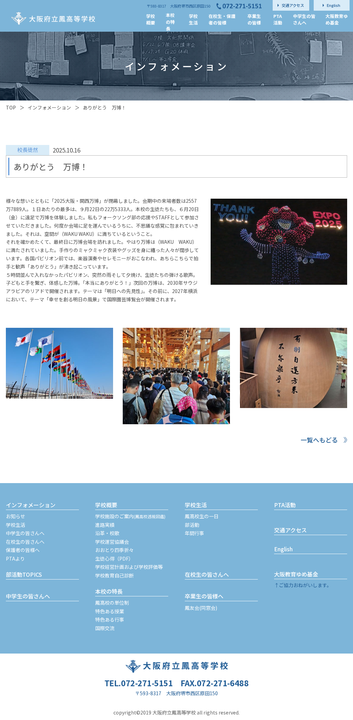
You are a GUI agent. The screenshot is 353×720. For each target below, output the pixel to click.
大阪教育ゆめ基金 (296, 574)
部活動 (192, 524)
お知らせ (15, 516)
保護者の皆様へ (23, 549)
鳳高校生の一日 (202, 516)
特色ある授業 (109, 611)
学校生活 (15, 524)
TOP (11, 107)
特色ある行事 (109, 619)
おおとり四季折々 (114, 549)
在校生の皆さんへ (25, 541)
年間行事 (194, 533)
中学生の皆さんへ (25, 533)
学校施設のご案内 (130, 516)
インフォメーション (49, 107)
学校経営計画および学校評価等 (129, 566)
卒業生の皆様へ (204, 596)
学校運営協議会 (112, 541)
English (283, 549)
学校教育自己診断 (114, 575)
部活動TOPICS (24, 574)
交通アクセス (290, 530)
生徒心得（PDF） (114, 558)
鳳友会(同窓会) (201, 607)
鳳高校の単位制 (112, 602)
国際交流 (104, 628)
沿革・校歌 (107, 533)
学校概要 (106, 505)
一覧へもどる (319, 439)
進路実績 (104, 524)
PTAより (15, 558)
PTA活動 (285, 505)
